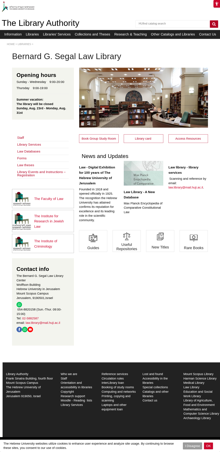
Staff (20, 137)
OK (208, 446)
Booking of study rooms (118, 387)
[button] (216, 4)
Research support (73, 396)
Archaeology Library (197, 418)
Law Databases (28, 151)
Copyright (67, 391)
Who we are (69, 374)
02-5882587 (30, 318)
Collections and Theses (92, 34)
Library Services (29, 144)
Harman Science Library (200, 378)
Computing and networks (119, 391)
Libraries (32, 34)
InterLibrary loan (113, 382)
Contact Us (207, 34)
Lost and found (152, 374)
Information (13, 34)
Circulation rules (113, 378)
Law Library (191, 387)
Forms (22, 158)
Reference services (115, 374)
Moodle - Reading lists (76, 400)
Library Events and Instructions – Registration (41, 173)
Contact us (149, 400)
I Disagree (192, 446)
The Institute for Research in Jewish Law (49, 221)
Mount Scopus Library (198, 374)
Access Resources (188, 138)
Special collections (155, 387)
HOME (11, 44)
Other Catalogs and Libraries (173, 34)
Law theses (25, 165)
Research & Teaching (130, 34)
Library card (143, 138)
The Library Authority (40, 23)
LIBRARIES (24, 44)
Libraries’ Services (57, 34)
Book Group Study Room (99, 138)
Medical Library (193, 382)
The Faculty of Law (48, 199)
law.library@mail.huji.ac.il (43, 323)
